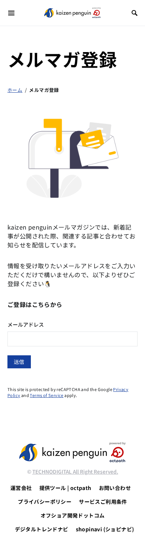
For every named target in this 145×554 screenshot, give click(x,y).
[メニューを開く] (11, 13)
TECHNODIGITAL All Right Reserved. (75, 471)
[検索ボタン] (135, 13)
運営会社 (21, 487)
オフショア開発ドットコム (73, 515)
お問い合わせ (115, 487)
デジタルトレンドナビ (41, 529)
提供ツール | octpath (65, 487)
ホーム (14, 89)
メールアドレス (25, 324)
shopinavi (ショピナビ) (105, 529)
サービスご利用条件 (103, 501)
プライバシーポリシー (44, 501)
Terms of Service (46, 395)
